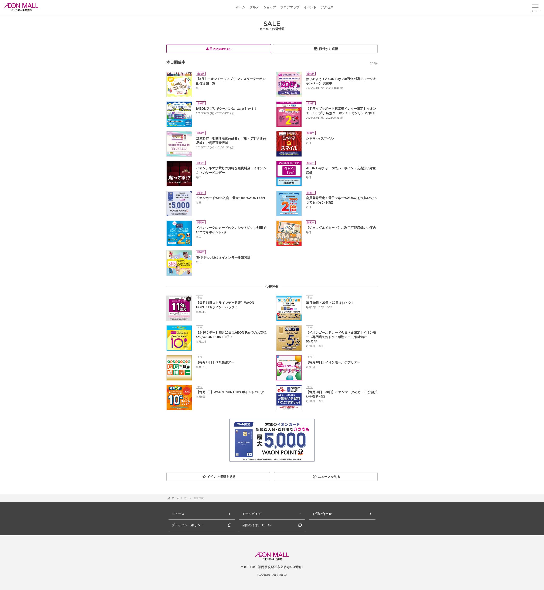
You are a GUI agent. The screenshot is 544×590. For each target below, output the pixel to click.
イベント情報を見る (221, 476)
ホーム (176, 497)
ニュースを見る (329, 476)
